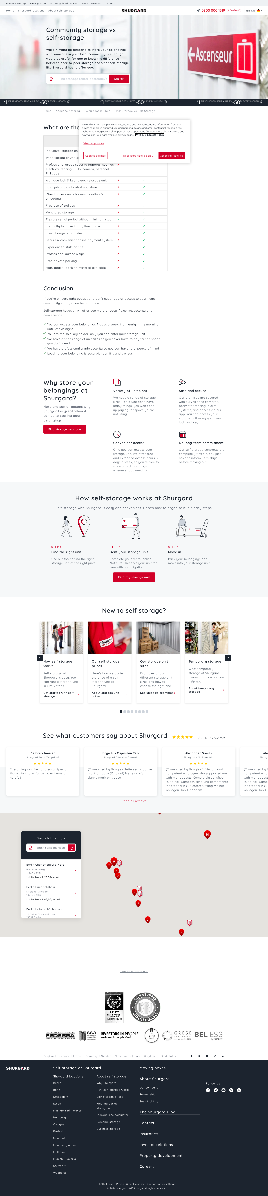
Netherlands (123, 1056)
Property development (63, 3)
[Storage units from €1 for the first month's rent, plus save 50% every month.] (134, 102)
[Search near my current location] (51, 79)
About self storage (111, 1076)
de (253, 10)
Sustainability (149, 1101)
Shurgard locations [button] (31, 10)
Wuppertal (60, 1172)
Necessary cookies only (138, 155)
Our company (149, 1087)
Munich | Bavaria (64, 1158)
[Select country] (259, 10)
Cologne (59, 1124)
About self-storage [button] (61, 10)
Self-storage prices (110, 1096)
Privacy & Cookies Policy (149, 134)
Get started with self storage (58, 694)
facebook (192, 1056)
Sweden (106, 1056)
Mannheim (60, 1138)
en (248, 10)
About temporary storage (201, 690)
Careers (110, 3)
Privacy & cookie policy (130, 1183)
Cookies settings (95, 155)
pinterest (215, 1056)
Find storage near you (64, 429)
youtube (207, 1056)
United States (167, 1056)
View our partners (93, 143)
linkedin (223, 1056)
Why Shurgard (106, 1082)
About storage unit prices (105, 694)
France (77, 1056)
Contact (147, 1123)
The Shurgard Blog (158, 1112)
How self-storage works (113, 1089)
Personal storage (108, 1121)
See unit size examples (156, 693)
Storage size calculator (113, 1114)
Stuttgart (59, 1165)
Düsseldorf (60, 1096)
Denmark (63, 1056)
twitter (199, 1056)
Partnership (148, 1094)
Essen (57, 1103)
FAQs (102, 1183)
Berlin (57, 1082)
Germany (92, 1056)
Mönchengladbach (65, 1145)
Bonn (56, 1089)
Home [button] (10, 10)
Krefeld (58, 1131)
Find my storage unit (134, 577)
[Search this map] (71, 847)
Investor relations (91, 3)
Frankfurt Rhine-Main (68, 1110)
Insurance (149, 1133)
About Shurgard (155, 1078)
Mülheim (59, 1152)
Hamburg (59, 1117)
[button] (140, 894)
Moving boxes (38, 3)
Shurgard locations (68, 1076)
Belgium (48, 1056)
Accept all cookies (171, 155)
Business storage (16, 3)
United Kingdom (144, 1056)
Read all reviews (134, 801)
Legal (111, 1183)
